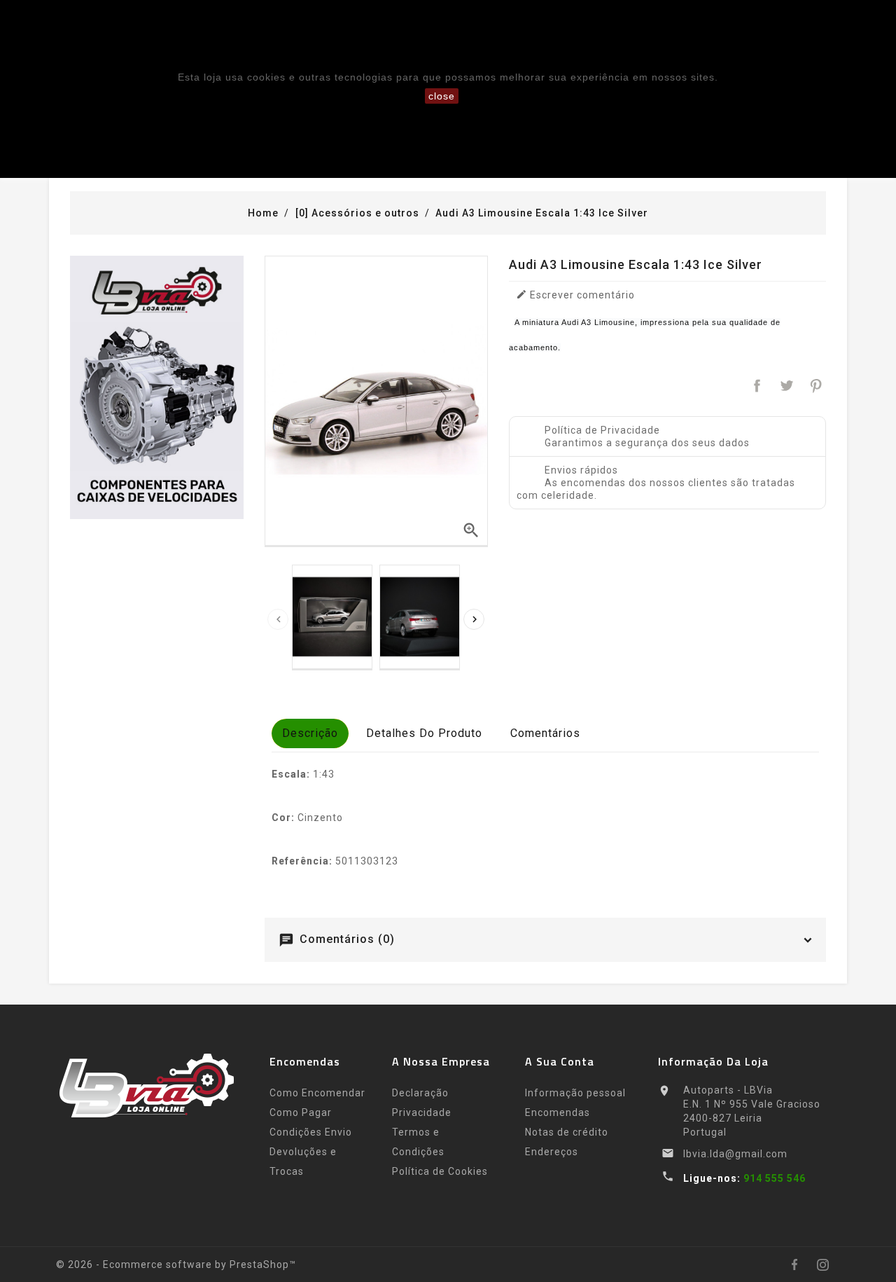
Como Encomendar (317, 1092)
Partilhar (758, 385)
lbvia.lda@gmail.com (735, 1153)
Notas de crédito (566, 1132)
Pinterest (816, 385)
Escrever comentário (575, 295)
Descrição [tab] (310, 733)
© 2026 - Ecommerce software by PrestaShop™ (176, 1264)
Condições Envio (311, 1132)
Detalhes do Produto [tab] (424, 733)
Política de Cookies (440, 1171)
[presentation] (277, 619)
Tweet (786, 385)
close (441, 96)
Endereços (551, 1151)
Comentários (545, 733)
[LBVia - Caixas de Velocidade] (157, 387)
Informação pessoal (575, 1092)
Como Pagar (301, 1112)
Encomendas (557, 1112)
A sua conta (559, 1061)
